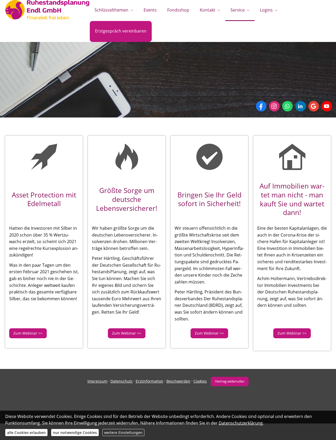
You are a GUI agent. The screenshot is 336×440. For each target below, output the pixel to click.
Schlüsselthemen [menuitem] (111, 10)
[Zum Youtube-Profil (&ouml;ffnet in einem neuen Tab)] (327, 106)
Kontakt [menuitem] (207, 10)
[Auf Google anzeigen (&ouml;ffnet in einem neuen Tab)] (313, 106)
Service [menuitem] (237, 10)
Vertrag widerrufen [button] (229, 381)
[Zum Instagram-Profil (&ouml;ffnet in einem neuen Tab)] (274, 106)
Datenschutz (122, 381)
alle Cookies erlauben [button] (26, 432)
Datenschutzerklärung (241, 423)
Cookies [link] (200, 381)
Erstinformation (149, 381)
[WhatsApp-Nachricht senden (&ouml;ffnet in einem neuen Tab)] (287, 106)
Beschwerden (178, 381)
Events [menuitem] (150, 10)
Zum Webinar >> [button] (28, 333)
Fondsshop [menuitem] (178, 10)
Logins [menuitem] (266, 10)
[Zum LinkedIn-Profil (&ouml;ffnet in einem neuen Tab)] (300, 106)
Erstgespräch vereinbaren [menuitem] (120, 31)
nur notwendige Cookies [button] (75, 432)
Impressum (97, 381)
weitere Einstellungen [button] (123, 432)
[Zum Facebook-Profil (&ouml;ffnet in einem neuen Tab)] (261, 106)
